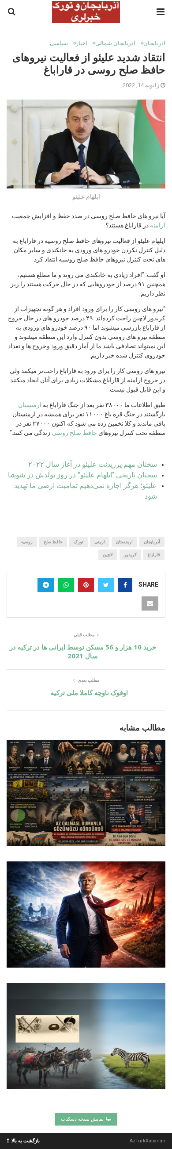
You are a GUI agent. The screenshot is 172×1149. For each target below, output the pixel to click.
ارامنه (157, 225)
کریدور (130, 554)
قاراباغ (154, 554)
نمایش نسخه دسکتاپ (83, 1119)
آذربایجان (154, 43)
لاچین (108, 554)
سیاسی (59, 43)
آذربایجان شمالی (115, 43)
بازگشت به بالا (25, 1140)
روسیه (27, 541)
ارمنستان (29, 404)
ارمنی (99, 541)
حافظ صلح (53, 541)
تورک (78, 541)
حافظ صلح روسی (74, 432)
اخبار (81, 43)
